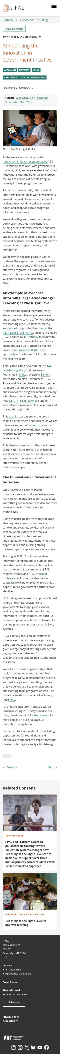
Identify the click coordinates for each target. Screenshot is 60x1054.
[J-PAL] (13, 8)
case (11, 416)
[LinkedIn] (13, 1047)
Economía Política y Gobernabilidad (25, 77)
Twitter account (39, 715)
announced (10, 328)
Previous (11, 767)
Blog (45, 20)
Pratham (32, 337)
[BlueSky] (33, 1047)
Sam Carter (22, 97)
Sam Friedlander (39, 97)
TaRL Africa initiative (21, 401)
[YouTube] (40, 1047)
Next (51, 767)
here (12, 699)
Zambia (45, 374)
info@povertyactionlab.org (17, 973)
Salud (36, 69)
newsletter (16, 715)
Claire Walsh (26, 102)
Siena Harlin (11, 102)
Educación (10, 69)
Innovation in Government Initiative (25, 161)
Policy (7, 756)
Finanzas (24, 69)
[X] (26, 1047)
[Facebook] (46, 1047)
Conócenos (27, 20)
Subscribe (14, 1002)
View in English (14, 28)
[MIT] (30, 1038)
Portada (8, 20)
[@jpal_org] (20, 1047)
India (22, 374)
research (34, 425)
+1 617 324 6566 (12, 969)
